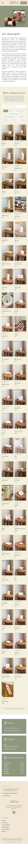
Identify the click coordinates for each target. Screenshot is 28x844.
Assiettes (5, 120)
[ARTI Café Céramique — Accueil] (14, 2)
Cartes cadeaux (6, 829)
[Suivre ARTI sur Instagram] (14, 812)
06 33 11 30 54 (12, 749)
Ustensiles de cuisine (9, 117)
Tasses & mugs (19, 111)
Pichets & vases (14, 114)
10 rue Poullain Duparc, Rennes (11, 728)
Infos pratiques (5, 827)
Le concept (4, 822)
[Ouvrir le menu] (2, 2)
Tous (5, 111)
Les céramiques (6, 825)
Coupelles (21, 117)
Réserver (23, 3)
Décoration (14, 120)
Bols (11, 111)
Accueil (3, 820)
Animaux (22, 120)
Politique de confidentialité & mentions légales (12, 840)
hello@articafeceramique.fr (11, 746)
